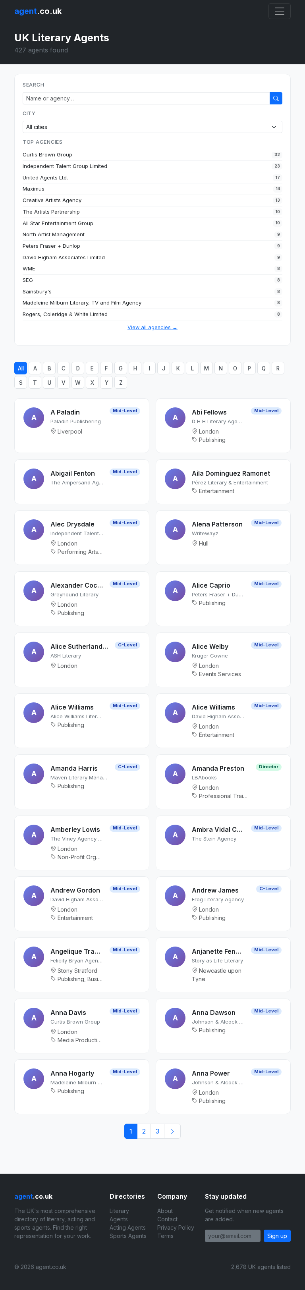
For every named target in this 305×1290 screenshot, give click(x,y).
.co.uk (38, 11)
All (21, 368)
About (165, 1210)
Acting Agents (128, 1227)
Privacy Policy (175, 1227)
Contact (167, 1219)
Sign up (277, 1235)
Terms (165, 1235)
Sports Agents (128, 1235)
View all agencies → (152, 327)
